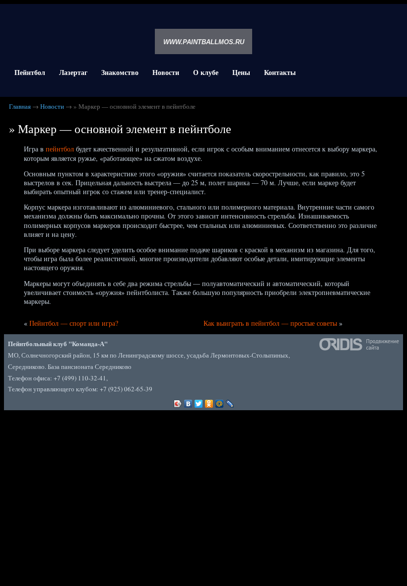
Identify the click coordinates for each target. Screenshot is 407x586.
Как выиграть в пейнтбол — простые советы (270, 323)
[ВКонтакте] (188, 401)
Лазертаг (73, 72)
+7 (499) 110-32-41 (80, 377)
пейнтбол (60, 148)
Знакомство (119, 72)
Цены (241, 72)
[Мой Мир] (219, 401)
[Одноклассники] (209, 401)
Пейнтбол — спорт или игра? (73, 323)
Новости (165, 72)
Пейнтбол (29, 72)
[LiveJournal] (230, 401)
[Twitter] (199, 401)
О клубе (205, 72)
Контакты (280, 72)
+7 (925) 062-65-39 (126, 388)
